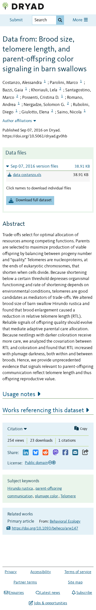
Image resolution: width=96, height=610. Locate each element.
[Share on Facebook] (65, 452)
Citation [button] (15, 429)
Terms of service (77, 572)
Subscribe (84, 593)
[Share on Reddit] (45, 452)
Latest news (50, 593)
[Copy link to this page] (85, 452)
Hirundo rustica (20, 489)
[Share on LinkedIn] (26, 452)
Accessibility (40, 572)
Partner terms (25, 583)
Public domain (36, 463)
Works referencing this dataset (43, 410)
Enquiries (16, 593)
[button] (48, 166)
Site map (75, 583)
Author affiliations (17, 121)
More (78, 20)
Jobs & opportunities (50, 603)
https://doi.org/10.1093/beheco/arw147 (45, 529)
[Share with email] (75, 452)
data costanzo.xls (27, 175)
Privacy (11, 572)
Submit (16, 20)
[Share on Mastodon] (55, 452)
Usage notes (18, 394)
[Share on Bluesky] (35, 452)
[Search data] (60, 20)
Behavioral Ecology (65, 522)
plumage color (46, 496)
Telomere (68, 496)
